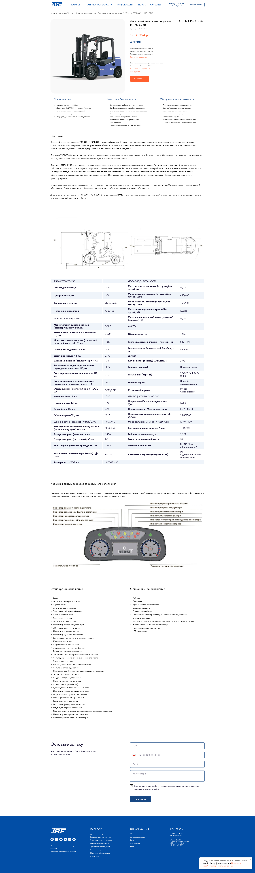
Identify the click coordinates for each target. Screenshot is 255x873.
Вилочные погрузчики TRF (60, 13)
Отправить (141, 799)
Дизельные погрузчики (84, 13)
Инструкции (135, 843)
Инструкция (135, 71)
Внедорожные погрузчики (100, 837)
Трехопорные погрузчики (100, 846)
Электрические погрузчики (101, 840)
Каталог (76, 4)
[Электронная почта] (61, 839)
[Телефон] (56, 839)
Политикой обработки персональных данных (222, 864)
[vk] (65, 839)
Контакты (155, 4)
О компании (135, 834)
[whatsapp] (52, 839)
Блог (132, 846)
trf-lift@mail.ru (176, 836)
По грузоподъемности (99, 4)
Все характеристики (138, 57)
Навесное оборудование (140, 69)
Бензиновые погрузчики (99, 843)
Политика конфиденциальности (63, 851)
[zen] (69, 839)
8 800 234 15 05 (177, 834)
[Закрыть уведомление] (250, 859)
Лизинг (133, 840)
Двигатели (94, 856)
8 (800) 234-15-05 (176, 4)
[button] (196, 4)
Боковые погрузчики (98, 850)
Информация (125, 4)
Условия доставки (137, 837)
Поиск (142, 4)
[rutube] (74, 839)
